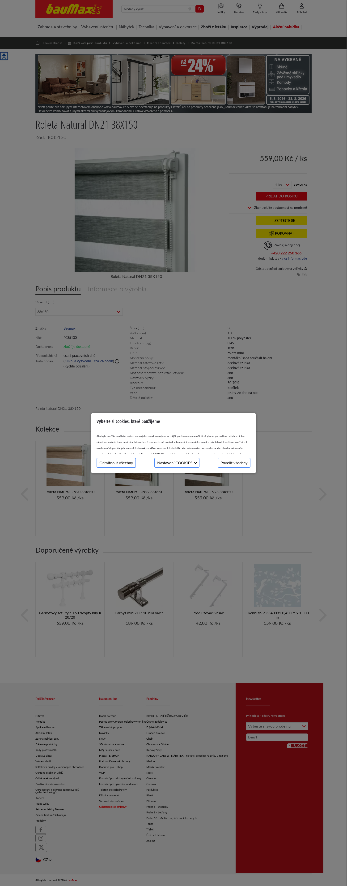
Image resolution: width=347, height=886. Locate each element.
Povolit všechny (234, 462)
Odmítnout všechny (116, 462)
